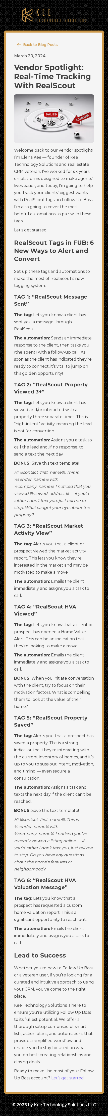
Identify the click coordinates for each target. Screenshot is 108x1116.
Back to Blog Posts (40, 44)
